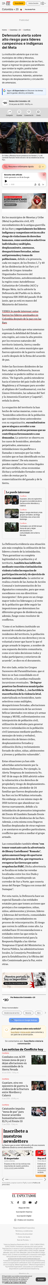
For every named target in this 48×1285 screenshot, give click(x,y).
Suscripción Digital (24, 1216)
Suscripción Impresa (24, 1212)
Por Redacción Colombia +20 (22, 997)
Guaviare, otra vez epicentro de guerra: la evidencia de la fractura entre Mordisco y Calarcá (31, 502)
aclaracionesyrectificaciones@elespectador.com (24, 1259)
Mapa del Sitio (24, 1208)
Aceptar (41, 1279)
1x (43, 184)
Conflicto (23, 496)
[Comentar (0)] (29, 112)
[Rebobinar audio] (35, 184)
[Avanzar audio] (39, 184)
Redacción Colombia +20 (19, 101)
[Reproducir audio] (6, 181)
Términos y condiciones (24, 1231)
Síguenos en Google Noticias (25, 1020)
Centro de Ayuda (24, 1237)
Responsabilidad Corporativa (24, 1228)
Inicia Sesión (33, 3)
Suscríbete (19, 3)
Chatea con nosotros (25, 1220)
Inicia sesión (9, 1168)
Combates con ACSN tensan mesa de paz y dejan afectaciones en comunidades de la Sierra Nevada (31, 530)
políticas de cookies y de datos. (15, 1283)
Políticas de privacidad (24, 1234)
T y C (24, 1183)
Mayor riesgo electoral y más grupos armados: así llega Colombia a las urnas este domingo (31, 515)
